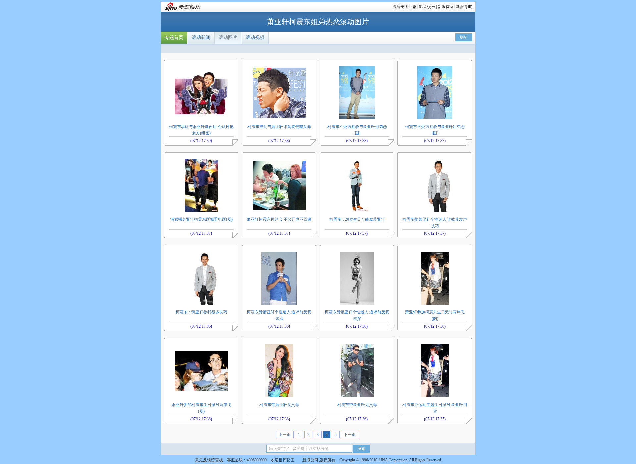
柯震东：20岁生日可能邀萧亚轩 (357, 219)
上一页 (285, 434)
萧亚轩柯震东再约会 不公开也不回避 (279, 219)
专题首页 (174, 37)
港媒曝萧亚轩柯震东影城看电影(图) (201, 219)
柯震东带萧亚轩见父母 (279, 404)
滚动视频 (255, 37)
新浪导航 (464, 6)
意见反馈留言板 (209, 460)
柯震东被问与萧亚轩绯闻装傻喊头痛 (279, 126)
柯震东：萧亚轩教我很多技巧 (201, 312)
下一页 (350, 434)
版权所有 (327, 460)
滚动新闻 (201, 37)
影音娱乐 (427, 6)
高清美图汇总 (404, 6)
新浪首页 (445, 6)
